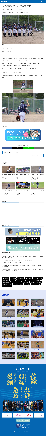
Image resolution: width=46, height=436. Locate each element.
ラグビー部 (23, 359)
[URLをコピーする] (39, 148)
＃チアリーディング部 (7, 286)
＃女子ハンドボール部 (36, 284)
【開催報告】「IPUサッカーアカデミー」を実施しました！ (14, 262)
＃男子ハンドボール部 (18, 284)
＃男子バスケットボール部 (34, 280)
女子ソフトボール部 (23, 328)
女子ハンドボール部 (37, 349)
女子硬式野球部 (8, 317)
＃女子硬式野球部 (6, 282)
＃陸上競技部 (13, 278)
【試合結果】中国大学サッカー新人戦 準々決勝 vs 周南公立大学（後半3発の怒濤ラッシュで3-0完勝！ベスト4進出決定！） (22, 256)
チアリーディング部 (37, 328)
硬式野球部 (38, 306)
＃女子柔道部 (28, 278)
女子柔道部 (38, 317)
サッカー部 (23, 317)
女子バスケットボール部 (23, 338)
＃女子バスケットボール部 (36, 282)
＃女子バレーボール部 (7, 284)
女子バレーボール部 (8, 349)
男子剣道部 (8, 306)
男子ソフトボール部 (8, 328)
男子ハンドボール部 (23, 349)
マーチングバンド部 (8, 359)
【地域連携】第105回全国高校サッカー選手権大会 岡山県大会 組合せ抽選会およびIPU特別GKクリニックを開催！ (22, 266)
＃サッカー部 (20, 278)
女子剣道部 (23, 306)
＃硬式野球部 (5, 278)
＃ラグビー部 (13, 280)
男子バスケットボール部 (8, 338)
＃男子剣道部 (5, 280)
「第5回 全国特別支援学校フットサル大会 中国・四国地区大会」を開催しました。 (19, 260)
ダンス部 (37, 338)
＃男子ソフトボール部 (38, 278)
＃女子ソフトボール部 (22, 280)
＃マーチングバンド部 (16, 282)
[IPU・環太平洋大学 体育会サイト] (4, 1)
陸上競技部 (38, 359)
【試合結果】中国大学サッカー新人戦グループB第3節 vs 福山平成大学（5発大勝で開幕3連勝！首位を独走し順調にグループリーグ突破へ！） (23, 270)
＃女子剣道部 (25, 282)
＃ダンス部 (27, 284)
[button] (42, 1)
